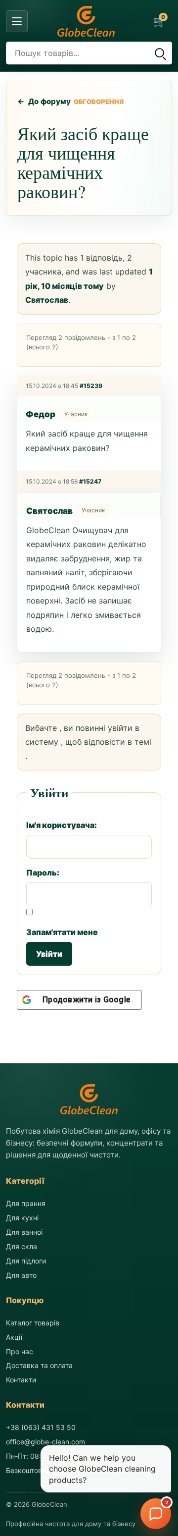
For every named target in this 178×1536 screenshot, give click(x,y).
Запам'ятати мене (62, 932)
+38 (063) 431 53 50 (41, 1427)
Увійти (49, 954)
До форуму (44, 101)
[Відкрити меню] (17, 21)
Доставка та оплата (39, 1365)
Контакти (21, 1379)
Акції (14, 1337)
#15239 (91, 385)
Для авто (21, 1275)
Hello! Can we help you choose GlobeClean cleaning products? (102, 1469)
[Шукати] (159, 53)
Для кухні (22, 1217)
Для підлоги (26, 1261)
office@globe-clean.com (45, 1441)
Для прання (25, 1203)
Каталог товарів (32, 1322)
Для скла (21, 1246)
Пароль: (42, 873)
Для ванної (24, 1232)
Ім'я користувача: (61, 825)
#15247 (90, 481)
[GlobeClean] (86, 21)
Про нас (19, 1351)
